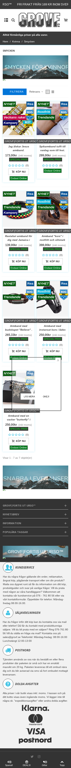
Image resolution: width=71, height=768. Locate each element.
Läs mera (29, 396)
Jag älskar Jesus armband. (18, 148)
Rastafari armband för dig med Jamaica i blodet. (18, 240)
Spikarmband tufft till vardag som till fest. (52, 148)
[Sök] (13, 19)
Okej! (46, 396)
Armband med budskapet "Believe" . (18, 327)
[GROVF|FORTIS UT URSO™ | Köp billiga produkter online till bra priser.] (39, 19)
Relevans (35, 91)
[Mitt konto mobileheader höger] (65, 19)
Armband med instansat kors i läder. (52, 327)
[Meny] (6, 19)
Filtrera (16, 91)
